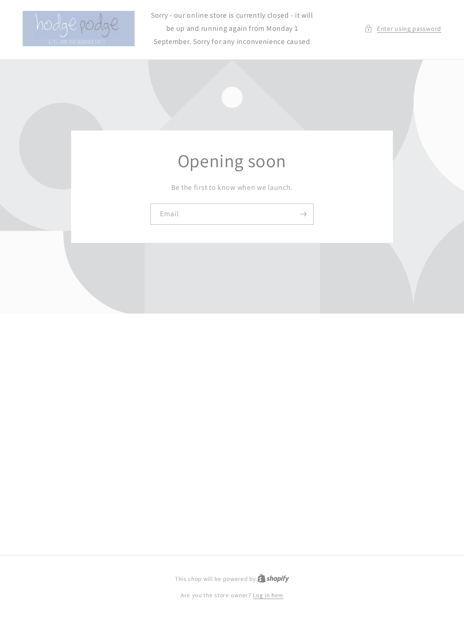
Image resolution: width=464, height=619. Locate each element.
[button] (402, 28)
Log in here (268, 595)
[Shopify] (273, 579)
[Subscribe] (303, 214)
